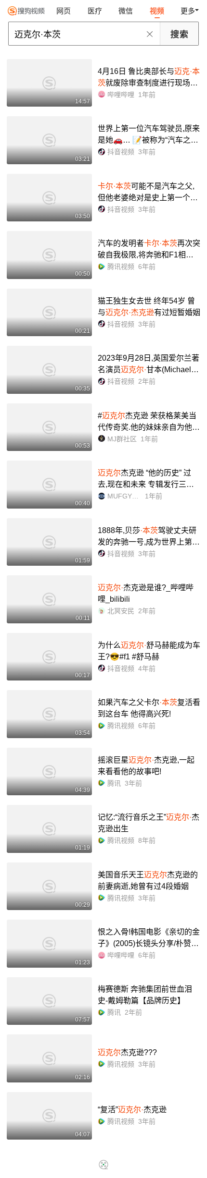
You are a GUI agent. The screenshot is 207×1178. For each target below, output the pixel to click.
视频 (157, 11)
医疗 (95, 11)
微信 (125, 11)
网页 (63, 11)
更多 (188, 11)
